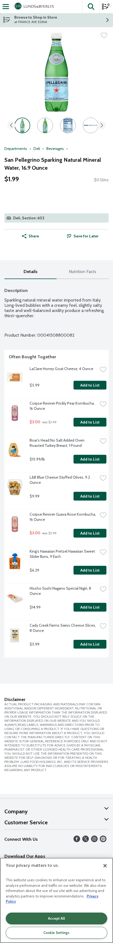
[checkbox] (104, 35)
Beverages (55, 148)
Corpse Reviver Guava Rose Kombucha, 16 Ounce (63, 517)
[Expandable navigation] (5, 6)
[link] (82, 236)
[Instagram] (94, 840)
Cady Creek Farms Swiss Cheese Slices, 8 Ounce (63, 628)
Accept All (56, 918)
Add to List (90, 385)
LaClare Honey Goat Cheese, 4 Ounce (61, 368)
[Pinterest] (103, 840)
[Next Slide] (102, 125)
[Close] (105, 866)
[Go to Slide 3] (68, 125)
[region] (56, 900)
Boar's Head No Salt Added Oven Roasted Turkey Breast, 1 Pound (57, 443)
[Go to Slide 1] (22, 125)
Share (34, 236)
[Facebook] (77, 840)
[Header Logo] (32, 6)
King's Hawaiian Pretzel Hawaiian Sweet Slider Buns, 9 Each (63, 554)
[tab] (30, 272)
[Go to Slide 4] (91, 125)
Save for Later (86, 236)
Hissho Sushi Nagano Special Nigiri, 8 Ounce (61, 591)
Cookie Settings (56, 932)
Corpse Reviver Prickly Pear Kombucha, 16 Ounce (62, 406)
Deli (36, 148)
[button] (91, 6)
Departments (15, 148)
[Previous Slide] (11, 125)
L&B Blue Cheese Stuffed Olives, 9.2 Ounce (60, 480)
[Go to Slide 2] (45, 125)
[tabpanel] (56, 470)
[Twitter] (85, 840)
